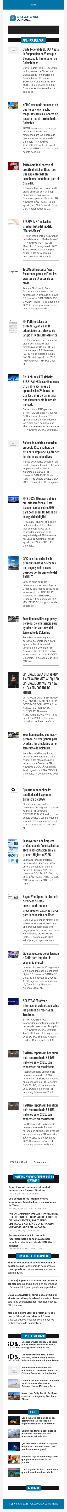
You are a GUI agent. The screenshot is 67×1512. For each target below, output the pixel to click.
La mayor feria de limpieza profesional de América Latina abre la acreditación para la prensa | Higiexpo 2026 (41, 848)
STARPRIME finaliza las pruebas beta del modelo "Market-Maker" (37, 226)
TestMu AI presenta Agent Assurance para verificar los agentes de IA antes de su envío (40, 276)
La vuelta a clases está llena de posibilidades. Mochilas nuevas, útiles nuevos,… (33, 1300)
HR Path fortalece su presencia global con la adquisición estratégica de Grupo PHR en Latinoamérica (40, 328)
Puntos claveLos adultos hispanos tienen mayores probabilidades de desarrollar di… (31, 1318)
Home (33, 4)
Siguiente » (40, 1162)
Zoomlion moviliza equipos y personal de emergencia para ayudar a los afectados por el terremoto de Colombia (40, 741)
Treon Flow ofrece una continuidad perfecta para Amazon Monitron (29, 1188)
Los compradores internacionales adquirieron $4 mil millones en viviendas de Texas (32, 1202)
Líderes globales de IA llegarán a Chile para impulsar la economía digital (41, 958)
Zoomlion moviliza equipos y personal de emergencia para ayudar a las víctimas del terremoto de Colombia (40, 626)
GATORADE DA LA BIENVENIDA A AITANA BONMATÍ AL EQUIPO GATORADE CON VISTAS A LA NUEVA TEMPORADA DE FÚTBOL (41, 683)
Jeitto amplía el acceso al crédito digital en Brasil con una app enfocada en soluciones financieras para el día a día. (41, 174)
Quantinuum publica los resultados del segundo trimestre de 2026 (37, 794)
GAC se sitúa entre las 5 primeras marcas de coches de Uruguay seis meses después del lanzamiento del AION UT (40, 567)
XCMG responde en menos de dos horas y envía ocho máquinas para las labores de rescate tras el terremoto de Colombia (40, 114)
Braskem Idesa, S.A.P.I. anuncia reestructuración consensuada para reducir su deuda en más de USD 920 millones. (30, 1240)
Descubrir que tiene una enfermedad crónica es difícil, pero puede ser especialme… (33, 1284)
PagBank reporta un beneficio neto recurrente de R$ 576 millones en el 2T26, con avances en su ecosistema (40, 1060)
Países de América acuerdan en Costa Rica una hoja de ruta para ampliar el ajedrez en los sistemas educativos (41, 450)
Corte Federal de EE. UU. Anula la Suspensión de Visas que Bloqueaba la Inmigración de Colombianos (41, 56)
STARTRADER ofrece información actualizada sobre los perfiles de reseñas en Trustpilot (41, 1008)
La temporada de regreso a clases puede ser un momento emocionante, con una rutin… (32, 1267)
